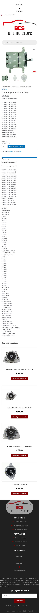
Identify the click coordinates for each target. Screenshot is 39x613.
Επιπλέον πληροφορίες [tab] (9, 162)
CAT (20, 151)
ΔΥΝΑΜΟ (13, 86)
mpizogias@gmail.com (19, 570)
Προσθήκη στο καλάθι (16, 146)
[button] (34, 49)
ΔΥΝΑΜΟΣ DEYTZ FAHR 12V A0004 (19, 446)
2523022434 (19, 4)
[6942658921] (19, 8)
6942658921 (19, 11)
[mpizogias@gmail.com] (19, 567)
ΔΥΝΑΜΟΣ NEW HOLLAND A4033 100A (19, 369)
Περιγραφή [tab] (5, 159)
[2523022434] (19, 1)
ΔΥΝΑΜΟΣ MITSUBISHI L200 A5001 (20, 408)
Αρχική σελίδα (6, 86)
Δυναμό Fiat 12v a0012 (19, 484)
